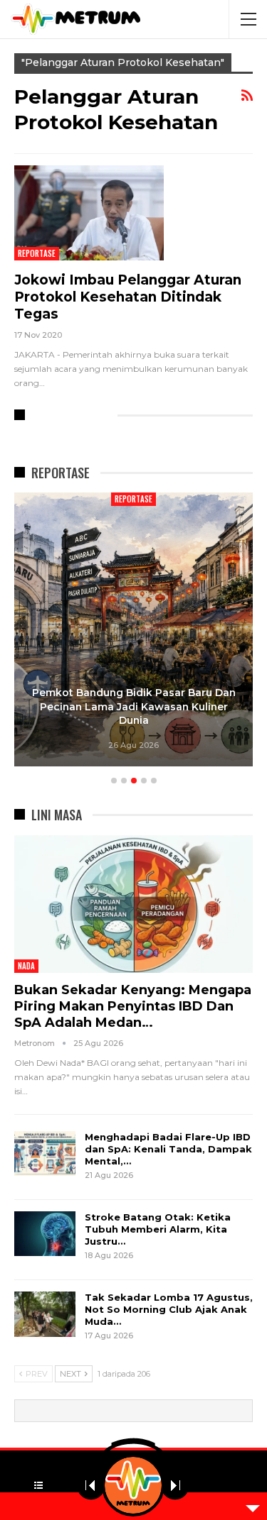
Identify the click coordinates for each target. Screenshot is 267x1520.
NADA (26, 965)
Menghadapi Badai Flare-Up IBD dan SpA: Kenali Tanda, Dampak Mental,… (168, 1149)
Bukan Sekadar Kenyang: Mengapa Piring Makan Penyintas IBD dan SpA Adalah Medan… (132, 1006)
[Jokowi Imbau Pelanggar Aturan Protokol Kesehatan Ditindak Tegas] (89, 212)
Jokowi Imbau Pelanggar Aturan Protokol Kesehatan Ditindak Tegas (127, 297)
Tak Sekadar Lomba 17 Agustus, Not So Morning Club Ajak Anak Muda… (169, 1309)
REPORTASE (37, 253)
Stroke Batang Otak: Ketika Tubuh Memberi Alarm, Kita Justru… (158, 1229)
